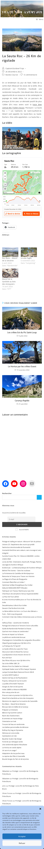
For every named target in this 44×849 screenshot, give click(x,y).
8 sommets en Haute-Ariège (12, 718)
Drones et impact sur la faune (12, 634)
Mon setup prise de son (10, 692)
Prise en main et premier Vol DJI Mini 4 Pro (17, 695)
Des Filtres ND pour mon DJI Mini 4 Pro (16, 660)
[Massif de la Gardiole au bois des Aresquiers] (10, 273)
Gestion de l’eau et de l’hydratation (14, 678)
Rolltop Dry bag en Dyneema (12, 730)
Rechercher (7, 493)
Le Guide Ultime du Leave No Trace (15, 649)
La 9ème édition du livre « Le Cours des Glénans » (20, 611)
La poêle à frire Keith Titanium (13, 684)
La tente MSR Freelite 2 (10, 675)
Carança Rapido (22, 400)
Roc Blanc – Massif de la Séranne (9, 259)
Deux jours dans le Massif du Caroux (15, 652)
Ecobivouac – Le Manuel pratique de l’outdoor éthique (22, 568)
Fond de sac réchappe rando (12, 742)
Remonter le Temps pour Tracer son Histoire (18, 576)
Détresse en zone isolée (10, 733)
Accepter (22, 836)
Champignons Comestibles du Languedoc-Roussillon (21, 640)
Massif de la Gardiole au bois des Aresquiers (9, 281)
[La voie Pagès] (29, 252)
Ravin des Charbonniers (10, 716)
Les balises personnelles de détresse (15, 727)
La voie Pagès (26, 258)
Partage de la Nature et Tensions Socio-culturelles (20, 625)
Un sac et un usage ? (9, 750)
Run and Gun (7, 657)
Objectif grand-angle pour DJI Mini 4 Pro (16, 643)
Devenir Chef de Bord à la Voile (13, 608)
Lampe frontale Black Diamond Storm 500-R (18, 672)
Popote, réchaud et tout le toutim (14, 681)
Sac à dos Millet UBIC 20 (10, 663)
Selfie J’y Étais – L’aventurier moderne (15, 623)
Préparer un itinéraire (10, 710)
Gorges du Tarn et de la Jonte (12, 687)
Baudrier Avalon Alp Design (12, 739)
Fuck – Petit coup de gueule (12, 614)
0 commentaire (30, 75)
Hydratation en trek (9, 736)
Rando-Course (12, 75)
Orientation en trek (9, 721)
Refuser (22, 843)
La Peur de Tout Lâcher (10, 597)
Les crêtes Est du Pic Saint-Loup (22, 332)
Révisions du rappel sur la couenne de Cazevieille (19, 701)
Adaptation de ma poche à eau (13, 753)
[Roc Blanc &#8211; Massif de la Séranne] (10, 252)
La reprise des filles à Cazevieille (13, 756)
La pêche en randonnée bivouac (13, 637)
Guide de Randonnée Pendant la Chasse (16, 628)
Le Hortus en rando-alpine (11, 747)
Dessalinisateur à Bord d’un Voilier (14, 605)
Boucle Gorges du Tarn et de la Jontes (15, 759)
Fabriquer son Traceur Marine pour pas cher (18, 591)
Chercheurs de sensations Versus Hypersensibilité (20, 594)
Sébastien (5, 771)
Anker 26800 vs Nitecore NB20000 (14, 689)
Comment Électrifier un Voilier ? (13, 582)
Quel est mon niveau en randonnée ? (15, 631)
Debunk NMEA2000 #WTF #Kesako (14, 588)
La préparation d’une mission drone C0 (16, 654)
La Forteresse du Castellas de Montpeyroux (18, 573)
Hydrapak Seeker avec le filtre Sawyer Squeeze (19, 669)
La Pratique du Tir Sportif (11, 646)
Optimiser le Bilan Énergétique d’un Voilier (17, 585)
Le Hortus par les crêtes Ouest (22, 366)
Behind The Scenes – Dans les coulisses (16, 570)
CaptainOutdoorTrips (15, 68)
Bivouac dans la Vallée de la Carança (15, 707)
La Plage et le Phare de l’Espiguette (14, 579)
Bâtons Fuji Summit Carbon (12, 713)
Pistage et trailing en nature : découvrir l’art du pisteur (21, 541)
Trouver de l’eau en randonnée (13, 724)
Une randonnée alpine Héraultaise (14, 744)
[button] (40, 809)
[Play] (22, 138)
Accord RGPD (24, 529)
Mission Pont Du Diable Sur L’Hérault (15, 666)
